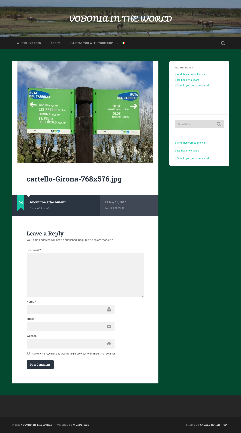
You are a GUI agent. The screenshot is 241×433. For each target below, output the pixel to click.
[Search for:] (199, 124)
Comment (34, 250)
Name (31, 301)
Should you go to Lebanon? (193, 85)
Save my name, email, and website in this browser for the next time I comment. (74, 353)
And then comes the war (191, 74)
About (55, 43)
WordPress (81, 424)
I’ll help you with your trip (91, 43)
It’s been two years (188, 79)
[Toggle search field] (223, 43)
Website (32, 336)
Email (31, 318)
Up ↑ (226, 424)
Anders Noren (210, 424)
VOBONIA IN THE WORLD (120, 18)
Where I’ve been (29, 43)
